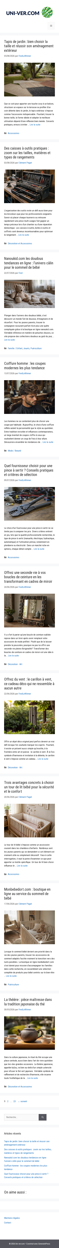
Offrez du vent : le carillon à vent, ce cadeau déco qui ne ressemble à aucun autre (29, 683)
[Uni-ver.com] (29, 12)
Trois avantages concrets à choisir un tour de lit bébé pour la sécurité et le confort (29, 787)
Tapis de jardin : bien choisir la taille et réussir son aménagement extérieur (29, 46)
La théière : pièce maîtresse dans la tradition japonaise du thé (28, 1001)
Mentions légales (12, 1218)
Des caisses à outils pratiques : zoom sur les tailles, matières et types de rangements (27, 152)
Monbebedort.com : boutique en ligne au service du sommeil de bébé (27, 893)
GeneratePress (44, 1244)
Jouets (26, 348)
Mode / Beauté (14, 450)
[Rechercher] (43, 1117)
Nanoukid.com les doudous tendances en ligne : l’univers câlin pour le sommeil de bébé (28, 263)
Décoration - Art (15, 664)
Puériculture (36, 348)
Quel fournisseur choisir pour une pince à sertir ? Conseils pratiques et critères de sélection (28, 470)
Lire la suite (35, 124)
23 (14, 1101)
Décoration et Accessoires (20, 243)
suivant (22, 1101)
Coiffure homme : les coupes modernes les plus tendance (25, 365)
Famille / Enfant (15, 348)
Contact (7, 1222)
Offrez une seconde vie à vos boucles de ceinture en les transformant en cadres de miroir (28, 577)
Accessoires (13, 133)
